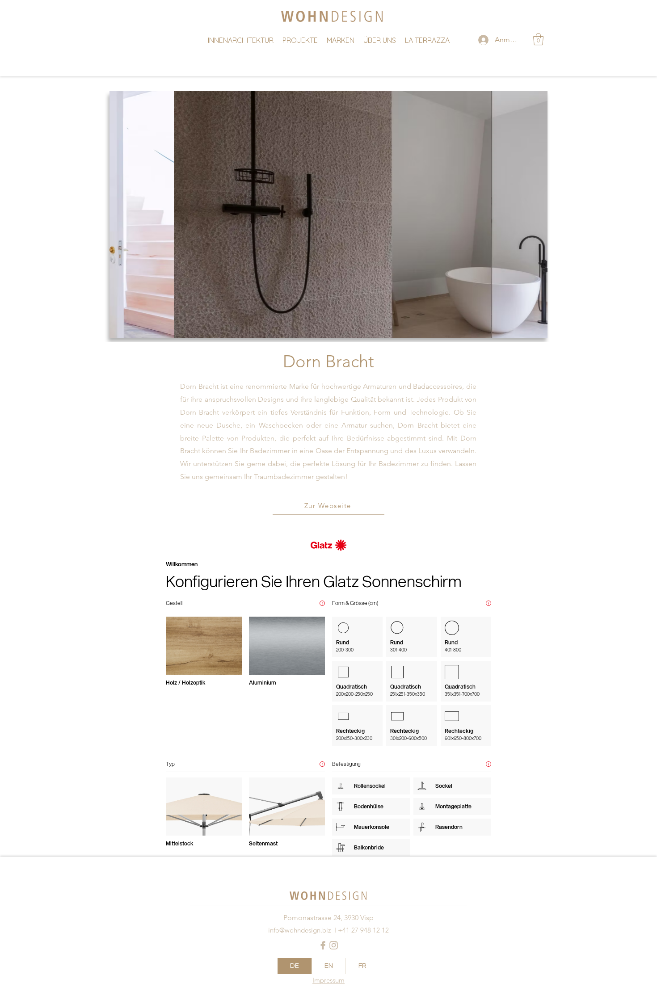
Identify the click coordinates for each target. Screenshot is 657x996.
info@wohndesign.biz (299, 930)
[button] (538, 39)
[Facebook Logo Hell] (323, 945)
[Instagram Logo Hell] (333, 945)
